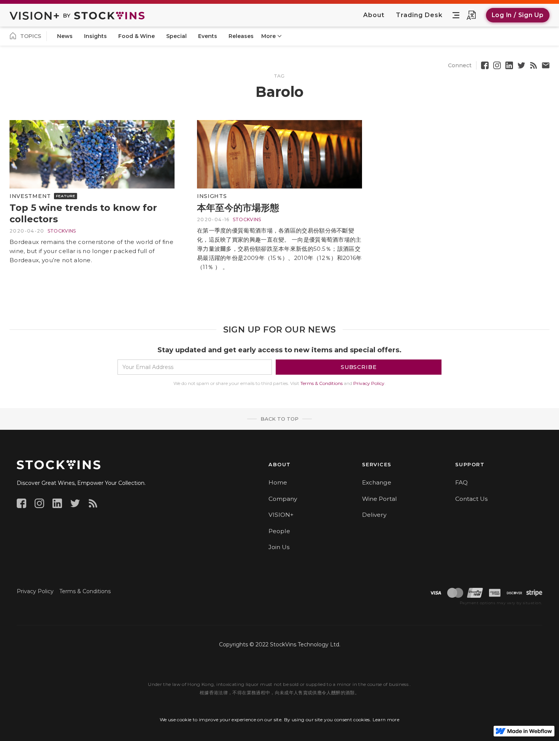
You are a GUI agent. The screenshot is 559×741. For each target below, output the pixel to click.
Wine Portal (379, 498)
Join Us (278, 547)
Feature (65, 195)
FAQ (461, 482)
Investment (30, 196)
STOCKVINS (62, 231)
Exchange (376, 482)
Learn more (386, 719)
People (279, 531)
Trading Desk (419, 15)
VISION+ (281, 514)
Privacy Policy (368, 383)
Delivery (374, 514)
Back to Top (279, 419)
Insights (212, 196)
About (373, 15)
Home (277, 482)
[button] (456, 15)
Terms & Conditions (321, 383)
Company (282, 498)
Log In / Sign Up (518, 15)
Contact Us (471, 498)
